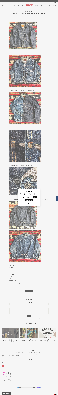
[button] (56, 394)
